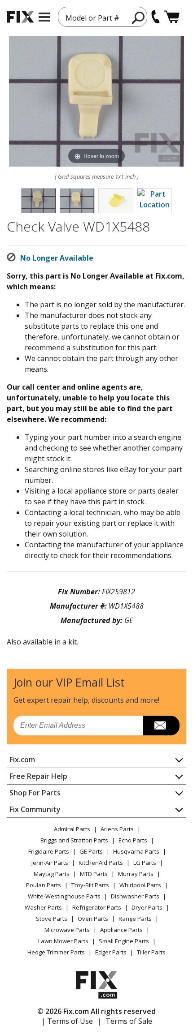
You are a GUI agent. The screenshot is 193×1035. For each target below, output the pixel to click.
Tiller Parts (151, 952)
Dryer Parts (147, 907)
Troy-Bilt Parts (90, 885)
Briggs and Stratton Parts (74, 840)
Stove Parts (51, 919)
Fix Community (35, 809)
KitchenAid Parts (101, 863)
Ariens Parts (117, 829)
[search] (138, 17)
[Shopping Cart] (172, 16)
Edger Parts (111, 952)
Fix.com (22, 759)
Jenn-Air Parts (49, 863)
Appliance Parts (121, 930)
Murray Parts (136, 874)
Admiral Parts (72, 829)
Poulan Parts (43, 885)
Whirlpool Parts (140, 885)
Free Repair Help (38, 776)
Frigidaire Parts (48, 851)
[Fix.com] (20, 17)
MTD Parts (94, 874)
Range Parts (135, 919)
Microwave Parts (67, 930)
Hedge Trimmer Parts (56, 952)
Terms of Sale (128, 1021)
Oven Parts (93, 919)
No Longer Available (56, 258)
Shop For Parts (35, 793)
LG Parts (144, 863)
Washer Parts (43, 907)
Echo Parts (132, 840)
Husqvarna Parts (136, 851)
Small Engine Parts (124, 941)
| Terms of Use (67, 1021)
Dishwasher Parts (135, 896)
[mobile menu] (44, 17)
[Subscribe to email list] (161, 725)
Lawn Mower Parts (63, 941)
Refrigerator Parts (96, 907)
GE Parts (91, 851)
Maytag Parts (52, 874)
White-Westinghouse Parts (64, 896)
